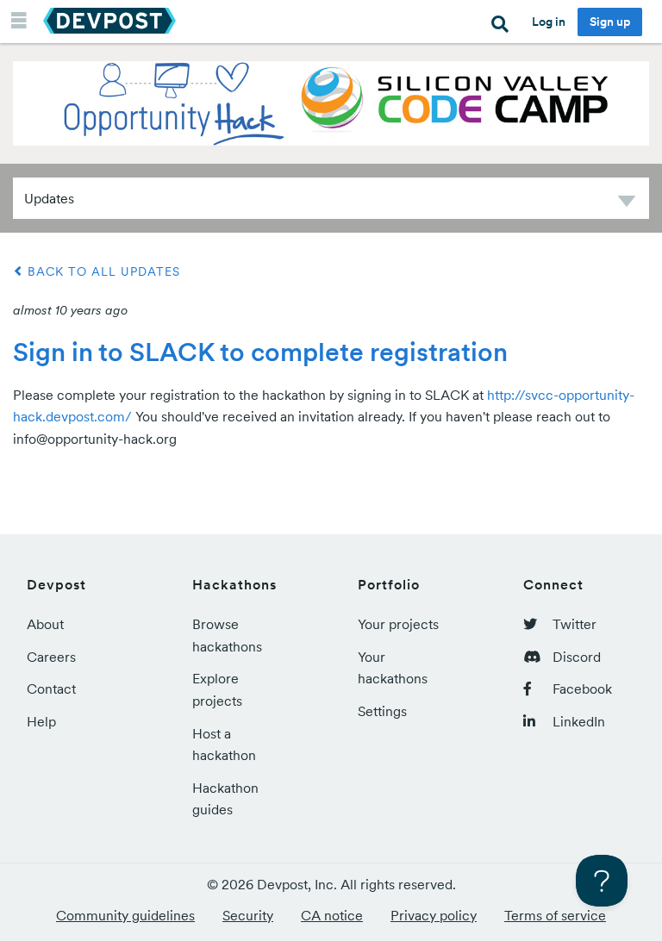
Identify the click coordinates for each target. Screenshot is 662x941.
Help (41, 721)
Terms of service (555, 915)
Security (247, 915)
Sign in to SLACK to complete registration (260, 351)
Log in (548, 21)
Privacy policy (433, 915)
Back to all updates (101, 271)
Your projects (398, 624)
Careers (51, 656)
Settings (382, 711)
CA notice (332, 915)
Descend (626, 203)
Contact (51, 688)
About (45, 624)
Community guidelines (125, 915)
